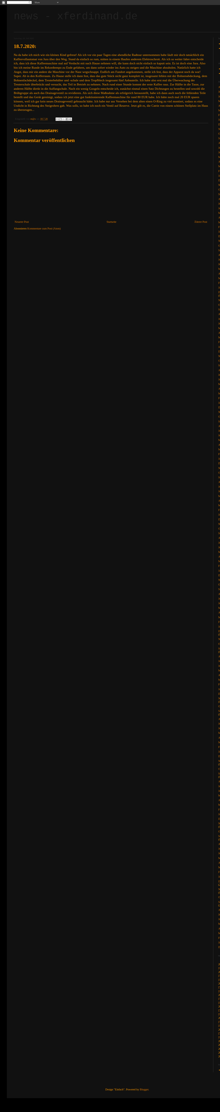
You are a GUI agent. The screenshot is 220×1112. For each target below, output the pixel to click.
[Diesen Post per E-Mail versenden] (57, 119)
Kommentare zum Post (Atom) (44, 228)
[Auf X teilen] (63, 119)
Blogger (144, 1089)
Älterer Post (200, 221)
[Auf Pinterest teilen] (70, 119)
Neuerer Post (22, 221)
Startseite (111, 221)
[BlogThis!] (60, 119)
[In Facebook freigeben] (67, 119)
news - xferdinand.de (76, 16)
